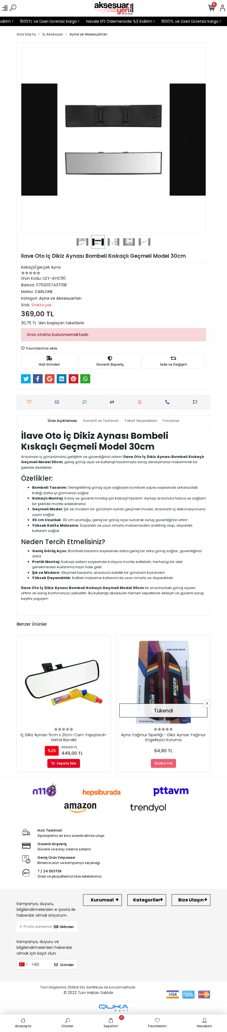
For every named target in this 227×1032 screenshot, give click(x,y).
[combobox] (23, 964)
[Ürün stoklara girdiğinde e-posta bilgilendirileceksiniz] (141, 402)
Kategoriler (146, 900)
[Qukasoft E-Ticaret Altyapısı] (113, 1008)
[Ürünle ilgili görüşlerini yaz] (86, 402)
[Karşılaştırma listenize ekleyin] (113, 402)
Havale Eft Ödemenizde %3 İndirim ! (113, 21)
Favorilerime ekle (41, 348)
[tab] (62, 420)
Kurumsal (102, 900)
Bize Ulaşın (191, 900)
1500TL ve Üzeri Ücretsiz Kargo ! (42, 21)
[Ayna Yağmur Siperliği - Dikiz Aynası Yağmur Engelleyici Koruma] (163, 682)
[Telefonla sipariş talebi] (169, 402)
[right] (207, 704)
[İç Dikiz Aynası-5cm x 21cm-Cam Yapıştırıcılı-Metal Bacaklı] (64, 682)
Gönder (67, 926)
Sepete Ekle (66, 763)
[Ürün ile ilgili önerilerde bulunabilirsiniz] (196, 402)
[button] (35, 139)
